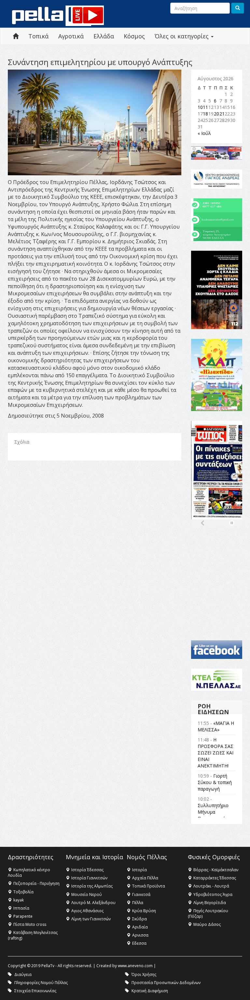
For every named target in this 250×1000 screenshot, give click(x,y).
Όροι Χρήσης (144, 974)
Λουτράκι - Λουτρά (211, 886)
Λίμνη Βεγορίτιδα (209, 902)
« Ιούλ (204, 133)
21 (222, 114)
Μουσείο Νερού (86, 894)
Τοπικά (38, 36)
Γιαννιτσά (141, 894)
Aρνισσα (140, 935)
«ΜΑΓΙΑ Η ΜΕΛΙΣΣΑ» (216, 726)
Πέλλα (137, 902)
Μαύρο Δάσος (207, 924)
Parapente (23, 916)
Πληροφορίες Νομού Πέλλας (41, 982)
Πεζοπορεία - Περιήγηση (36, 883)
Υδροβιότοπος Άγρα (212, 894)
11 (205, 107)
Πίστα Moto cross (29, 924)
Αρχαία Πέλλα (145, 878)
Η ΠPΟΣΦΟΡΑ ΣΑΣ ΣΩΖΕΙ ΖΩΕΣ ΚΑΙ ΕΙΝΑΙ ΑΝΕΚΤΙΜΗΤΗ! (215, 753)
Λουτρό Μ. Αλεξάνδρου (93, 902)
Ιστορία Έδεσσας (87, 870)
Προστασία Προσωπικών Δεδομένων (166, 982)
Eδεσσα (139, 943)
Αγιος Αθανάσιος (87, 910)
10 (200, 107)
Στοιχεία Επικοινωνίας (35, 990)
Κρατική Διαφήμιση (150, 990)
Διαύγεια (23, 974)
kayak (18, 900)
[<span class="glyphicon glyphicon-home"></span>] (15, 36)
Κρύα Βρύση (144, 910)
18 (205, 114)
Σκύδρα (139, 919)
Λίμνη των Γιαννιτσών (91, 919)
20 (216, 114)
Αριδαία (140, 927)
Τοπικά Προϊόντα (148, 886)
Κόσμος (134, 36)
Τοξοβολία (23, 892)
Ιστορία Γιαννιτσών (89, 878)
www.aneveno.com (135, 965)
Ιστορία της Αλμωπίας (92, 886)
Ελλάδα (103, 36)
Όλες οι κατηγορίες (182, 36)
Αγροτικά (71, 36)
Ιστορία (139, 870)
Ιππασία (21, 908)
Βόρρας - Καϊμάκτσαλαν (215, 870)
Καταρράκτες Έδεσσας (214, 878)
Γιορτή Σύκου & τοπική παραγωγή (215, 782)
